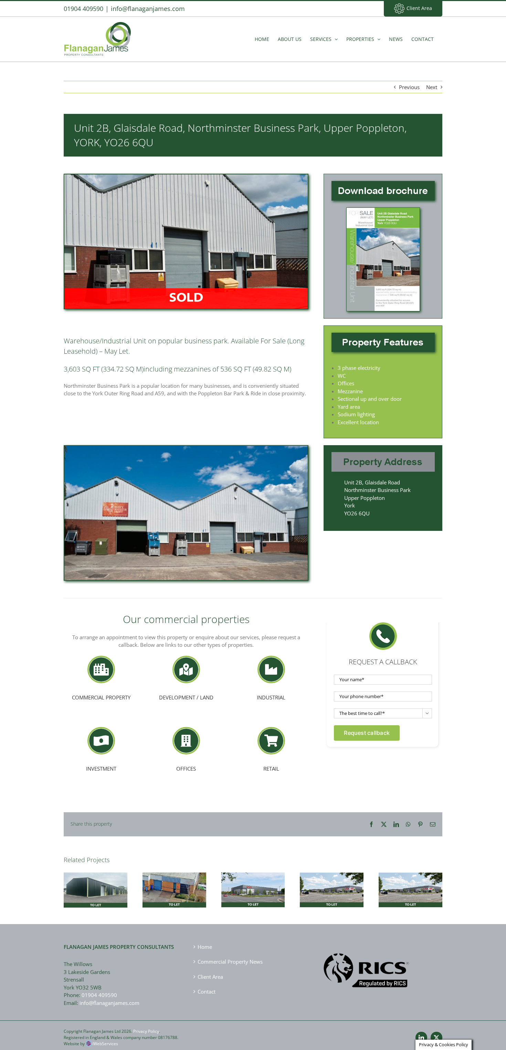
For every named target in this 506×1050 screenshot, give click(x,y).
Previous (409, 87)
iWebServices (105, 1044)
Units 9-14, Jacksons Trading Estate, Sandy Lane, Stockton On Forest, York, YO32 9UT (95, 876)
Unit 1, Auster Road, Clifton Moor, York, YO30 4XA (410, 878)
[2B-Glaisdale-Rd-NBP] (383, 210)
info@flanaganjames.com (148, 8)
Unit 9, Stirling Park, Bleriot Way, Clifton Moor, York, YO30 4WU (174, 879)
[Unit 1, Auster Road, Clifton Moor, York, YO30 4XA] (410, 889)
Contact (206, 991)
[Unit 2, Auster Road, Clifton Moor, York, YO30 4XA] (331, 889)
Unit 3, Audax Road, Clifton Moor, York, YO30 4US (253, 879)
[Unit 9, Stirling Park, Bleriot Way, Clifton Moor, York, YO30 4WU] (174, 890)
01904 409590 (99, 995)
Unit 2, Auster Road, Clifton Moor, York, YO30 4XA (332, 878)
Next (431, 87)
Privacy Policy (146, 1031)
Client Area (419, 8)
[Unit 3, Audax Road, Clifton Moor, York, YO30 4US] (253, 890)
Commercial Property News (230, 961)
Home (205, 946)
